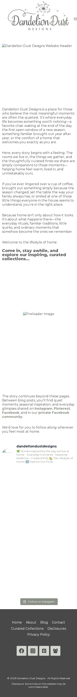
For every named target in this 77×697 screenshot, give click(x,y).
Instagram (43, 408)
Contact (58, 622)
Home (17, 622)
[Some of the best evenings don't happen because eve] (38, 574)
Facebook (10, 413)
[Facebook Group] (55, 651)
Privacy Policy (38, 634)
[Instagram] (33, 651)
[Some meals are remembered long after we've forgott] (38, 531)
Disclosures (56, 629)
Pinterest (62, 408)
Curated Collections (27, 629)
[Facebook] (21, 651)
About (31, 622)
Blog (44, 622)
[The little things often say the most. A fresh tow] (38, 488)
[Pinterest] (44, 651)
